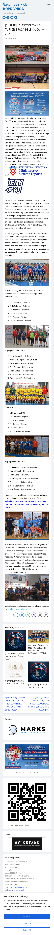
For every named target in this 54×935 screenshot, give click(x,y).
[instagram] (7, 17)
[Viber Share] (34, 615)
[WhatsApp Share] (27, 615)
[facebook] (4, 17)
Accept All (27, 916)
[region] (27, 914)
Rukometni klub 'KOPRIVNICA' (15, 7)
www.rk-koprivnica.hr (17, 890)
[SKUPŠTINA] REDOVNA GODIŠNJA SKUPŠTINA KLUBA (14, 656)
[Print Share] (46, 615)
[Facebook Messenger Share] (21, 615)
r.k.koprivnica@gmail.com (18, 887)
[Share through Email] (40, 615)
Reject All (27, 930)
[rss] (15, 17)
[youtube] (11, 17)
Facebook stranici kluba (17, 609)
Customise (27, 923)
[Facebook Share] (15, 615)
